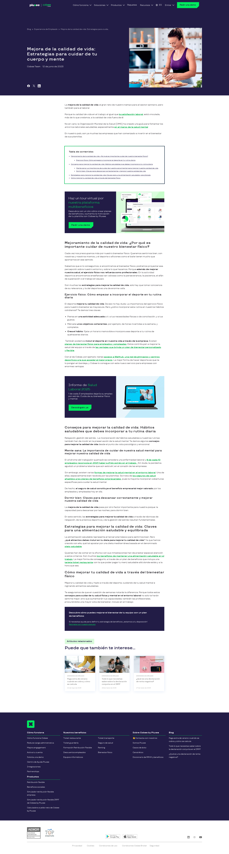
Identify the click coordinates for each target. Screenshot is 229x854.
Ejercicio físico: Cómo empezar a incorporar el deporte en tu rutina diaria (105, 160)
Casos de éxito (139, 748)
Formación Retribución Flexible (77, 748)
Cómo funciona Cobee (37, 738)
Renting (101, 748)
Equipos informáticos (73, 757)
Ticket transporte (106, 738)
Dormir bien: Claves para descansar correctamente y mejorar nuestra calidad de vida (111, 171)
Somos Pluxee (139, 743)
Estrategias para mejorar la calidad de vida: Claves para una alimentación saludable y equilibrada (111, 175)
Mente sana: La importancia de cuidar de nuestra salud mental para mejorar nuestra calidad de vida (117, 168)
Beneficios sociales (36, 787)
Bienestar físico (105, 752)
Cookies (90, 846)
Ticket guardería (70, 743)
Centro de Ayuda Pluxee (38, 762)
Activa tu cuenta (35, 752)
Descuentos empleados (74, 752)
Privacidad (77, 846)
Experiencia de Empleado (46, 29)
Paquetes (132, 5)
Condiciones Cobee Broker (134, 846)
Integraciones (34, 767)
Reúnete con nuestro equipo (82, 624)
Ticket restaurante (72, 738)
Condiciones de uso (108, 846)
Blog (29, 29)
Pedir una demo (188, 5)
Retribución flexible (36, 782)
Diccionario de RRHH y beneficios (148, 757)
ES (160, 5)
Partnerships (33, 771)
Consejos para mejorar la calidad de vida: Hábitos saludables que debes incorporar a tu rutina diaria (112, 164)
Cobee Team (33, 66)
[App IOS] (130, 836)
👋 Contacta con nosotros (145, 738)
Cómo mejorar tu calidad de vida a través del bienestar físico (95, 178)
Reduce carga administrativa (40, 743)
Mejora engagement (36, 748)
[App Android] (112, 836)
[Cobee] (40, 6)
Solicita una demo (35, 757)
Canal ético (138, 752)
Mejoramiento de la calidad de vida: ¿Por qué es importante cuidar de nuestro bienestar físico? (109, 156)
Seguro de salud (105, 743)
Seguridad (154, 846)
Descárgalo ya (79, 407)
